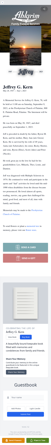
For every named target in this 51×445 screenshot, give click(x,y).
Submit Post (25, 414)
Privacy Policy (18, 434)
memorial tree (33, 225)
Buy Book (26, 337)
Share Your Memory (16, 372)
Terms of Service (32, 434)
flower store (31, 229)
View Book (12, 337)
